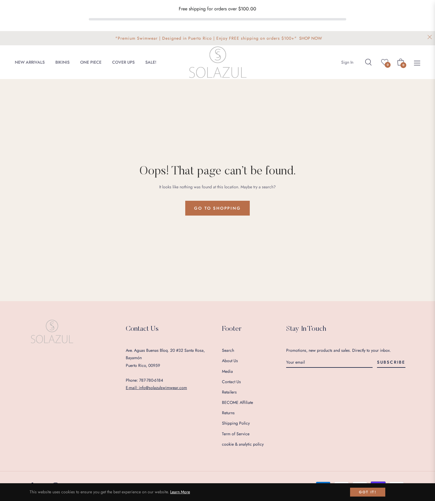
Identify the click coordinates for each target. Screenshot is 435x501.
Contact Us (231, 382)
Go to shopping (217, 208)
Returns (228, 413)
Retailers (229, 392)
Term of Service (235, 434)
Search (228, 350)
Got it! (367, 492)
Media (227, 371)
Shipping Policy (236, 423)
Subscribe (391, 362)
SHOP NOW (310, 38)
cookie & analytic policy (243, 444)
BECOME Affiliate (237, 402)
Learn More (180, 492)
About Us (230, 361)
